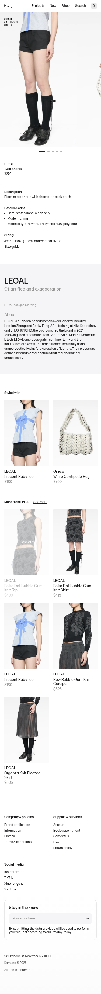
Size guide (12, 247)
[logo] (9, 6)
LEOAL (9, 164)
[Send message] (87, 918)
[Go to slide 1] (42, 151)
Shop (66, 6)
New (53, 6)
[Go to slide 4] (57, 151)
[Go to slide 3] (53, 151)
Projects (38, 6)
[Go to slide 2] (48, 151)
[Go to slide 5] (61, 151)
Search (80, 6)
